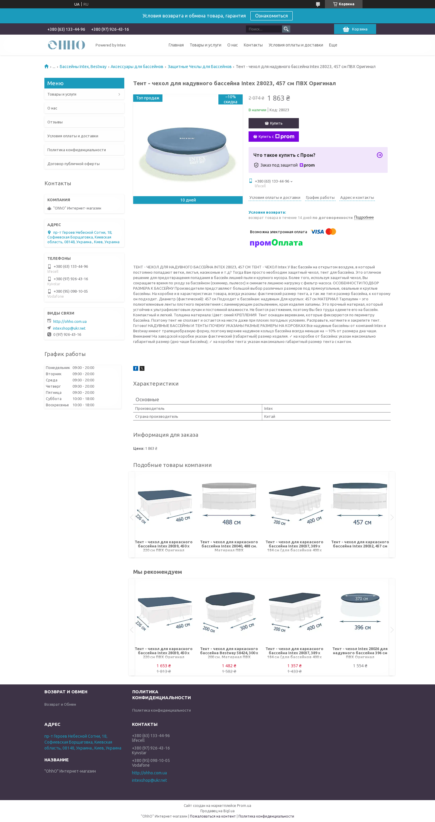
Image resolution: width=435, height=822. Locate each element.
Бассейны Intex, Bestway (83, 66)
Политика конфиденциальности (76, 150)
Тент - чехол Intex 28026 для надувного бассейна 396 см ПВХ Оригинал (360, 653)
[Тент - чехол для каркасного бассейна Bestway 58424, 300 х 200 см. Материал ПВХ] (229, 614)
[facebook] (135, 369)
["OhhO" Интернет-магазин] (66, 44)
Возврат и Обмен (60, 704)
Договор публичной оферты (73, 164)
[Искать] (286, 29)
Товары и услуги (205, 45)
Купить (276, 123)
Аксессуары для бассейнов (137, 66)
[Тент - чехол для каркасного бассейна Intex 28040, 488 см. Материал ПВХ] (229, 507)
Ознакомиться (271, 15)
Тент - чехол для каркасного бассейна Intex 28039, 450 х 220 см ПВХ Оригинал (164, 546)
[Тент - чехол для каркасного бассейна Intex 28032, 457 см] (360, 507)
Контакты (253, 45)
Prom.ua (244, 806)
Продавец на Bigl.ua (217, 811)
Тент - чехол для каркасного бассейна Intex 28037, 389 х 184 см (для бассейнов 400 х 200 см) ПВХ (294, 546)
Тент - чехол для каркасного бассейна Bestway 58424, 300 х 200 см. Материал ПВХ (229, 653)
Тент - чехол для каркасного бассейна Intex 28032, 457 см (360, 544)
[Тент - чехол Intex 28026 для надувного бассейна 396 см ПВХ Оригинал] (360, 614)
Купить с (266, 136)
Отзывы (55, 122)
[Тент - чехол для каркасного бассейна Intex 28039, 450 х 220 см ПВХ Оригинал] (164, 507)
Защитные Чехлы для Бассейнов (200, 66)
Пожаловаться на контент (213, 816)
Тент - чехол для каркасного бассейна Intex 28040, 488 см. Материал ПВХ (229, 546)
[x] (142, 369)
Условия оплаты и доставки (296, 45)
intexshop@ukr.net (69, 328)
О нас (232, 45)
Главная (176, 45)
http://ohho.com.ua (70, 321)
